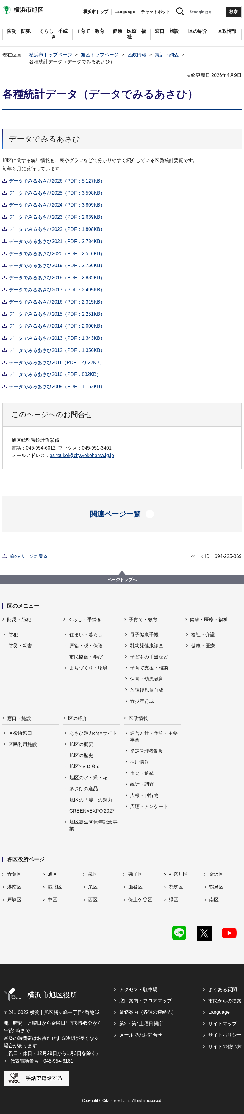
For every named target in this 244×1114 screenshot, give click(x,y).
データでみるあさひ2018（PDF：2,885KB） (57, 277)
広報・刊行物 (144, 795)
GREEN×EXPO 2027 (92, 810)
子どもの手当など (149, 656)
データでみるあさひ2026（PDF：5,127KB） (57, 180)
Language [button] (125, 11)
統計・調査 (167, 54)
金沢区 (216, 874)
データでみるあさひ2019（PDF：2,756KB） (57, 265)
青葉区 (14, 874)
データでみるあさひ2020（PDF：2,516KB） (57, 253)
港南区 (14, 886)
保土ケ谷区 (140, 899)
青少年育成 (142, 701)
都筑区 (176, 886)
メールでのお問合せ (140, 1034)
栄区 (93, 886)
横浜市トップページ (50, 54)
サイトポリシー (225, 1034)
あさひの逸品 (83, 788)
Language (219, 1012)
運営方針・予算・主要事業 (154, 736)
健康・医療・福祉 (209, 619)
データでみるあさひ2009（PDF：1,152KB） (57, 386)
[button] (122, 514)
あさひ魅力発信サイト (93, 733)
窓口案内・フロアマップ (145, 1000)
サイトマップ (222, 1023)
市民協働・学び (86, 656)
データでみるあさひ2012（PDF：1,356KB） (57, 350)
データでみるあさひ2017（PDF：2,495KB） (57, 289)
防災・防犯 (19, 619)
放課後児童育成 (146, 690)
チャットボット (155, 11)
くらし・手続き (84, 619)
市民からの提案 (225, 1000)
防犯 (13, 634)
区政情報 (136, 54)
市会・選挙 (142, 773)
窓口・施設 (19, 718)
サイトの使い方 (225, 1046)
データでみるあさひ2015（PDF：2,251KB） (57, 314)
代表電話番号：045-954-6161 (41, 1061)
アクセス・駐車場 (138, 989)
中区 (52, 899)
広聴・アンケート (149, 806)
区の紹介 (77, 718)
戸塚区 (14, 899)
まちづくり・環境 (88, 667)
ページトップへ (122, 579)
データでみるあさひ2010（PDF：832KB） (55, 374)
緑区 (173, 899)
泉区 (93, 874)
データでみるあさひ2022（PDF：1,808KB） (57, 229)
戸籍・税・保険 (86, 645)
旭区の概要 (81, 744)
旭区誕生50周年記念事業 (93, 825)
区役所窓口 (20, 733)
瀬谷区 (135, 886)
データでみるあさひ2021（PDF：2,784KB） (57, 241)
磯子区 (135, 874)
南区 (214, 899)
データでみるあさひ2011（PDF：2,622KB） (56, 362)
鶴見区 (216, 886)
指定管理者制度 (146, 750)
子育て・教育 (143, 619)
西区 (93, 899)
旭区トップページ (100, 54)
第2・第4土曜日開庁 (141, 1023)
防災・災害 (20, 645)
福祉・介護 (203, 634)
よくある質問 (222, 989)
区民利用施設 (22, 744)
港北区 (55, 886)
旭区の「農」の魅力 (90, 799)
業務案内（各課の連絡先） (147, 1012)
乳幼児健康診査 (146, 645)
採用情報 (139, 761)
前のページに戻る (29, 556)
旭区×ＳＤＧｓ (85, 766)
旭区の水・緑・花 (88, 777)
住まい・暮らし (86, 634)
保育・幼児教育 (146, 678)
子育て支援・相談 (149, 667)
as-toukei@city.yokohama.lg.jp (82, 455)
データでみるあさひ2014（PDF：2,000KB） (57, 326)
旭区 (52, 874)
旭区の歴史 (81, 755)
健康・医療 (203, 645)
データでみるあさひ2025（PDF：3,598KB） (57, 193)
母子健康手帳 (144, 634)
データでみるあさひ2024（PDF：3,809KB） (57, 204)
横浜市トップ (95, 11)
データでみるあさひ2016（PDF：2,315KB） (57, 301)
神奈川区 (178, 874)
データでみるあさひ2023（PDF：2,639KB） (57, 217)
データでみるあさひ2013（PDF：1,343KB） (57, 338)
